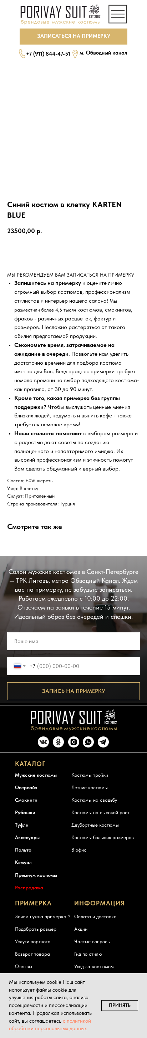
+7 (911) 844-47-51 (48, 54)
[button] (73, 37)
